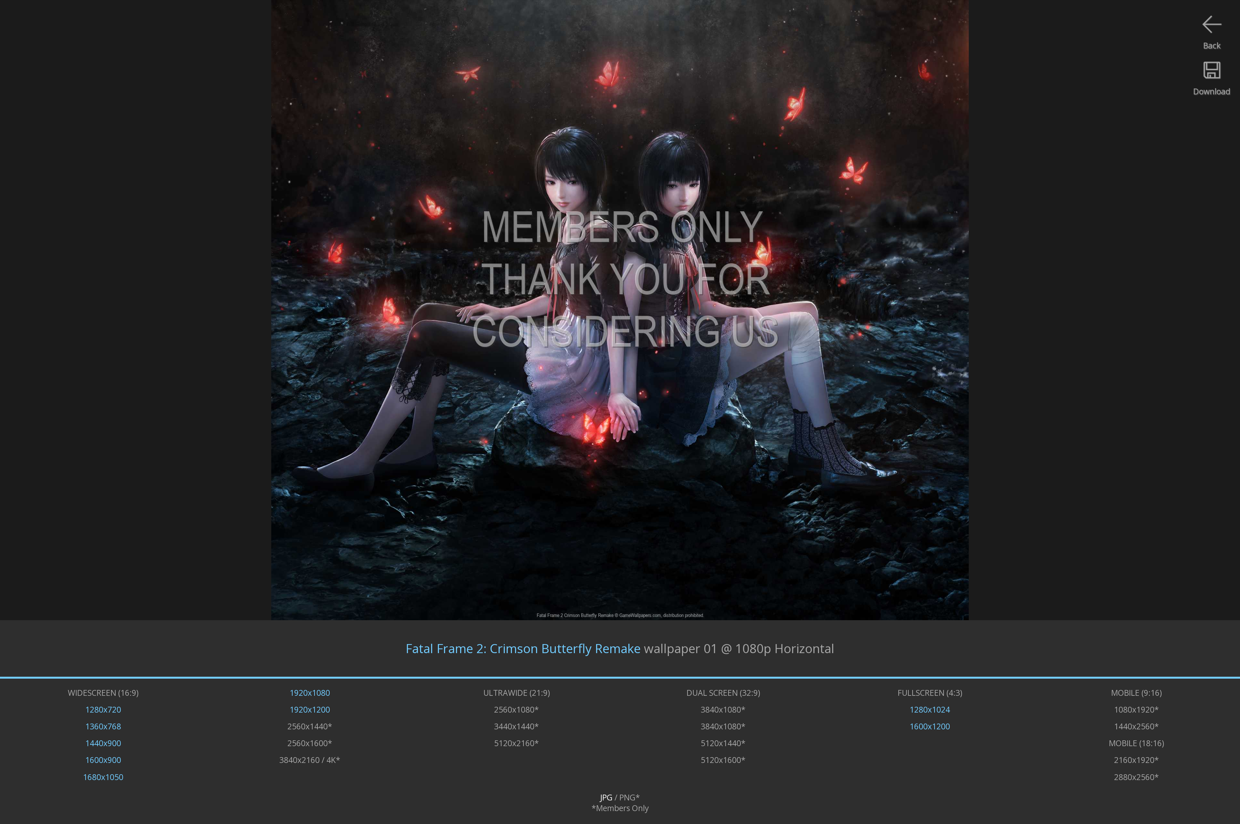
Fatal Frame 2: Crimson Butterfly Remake (523, 648)
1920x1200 (310, 709)
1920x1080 (310, 692)
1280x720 (103, 709)
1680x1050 (103, 777)
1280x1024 (930, 709)
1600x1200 (930, 726)
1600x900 (103, 760)
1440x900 (103, 743)
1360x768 (103, 726)
